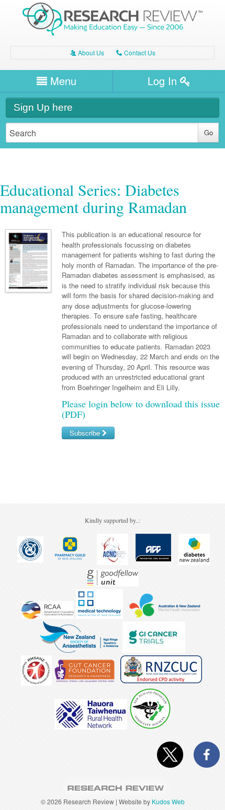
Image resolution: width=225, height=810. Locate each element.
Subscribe (86, 433)
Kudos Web (168, 801)
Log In (164, 80)
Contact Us (135, 52)
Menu (61, 80)
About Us (87, 52)
